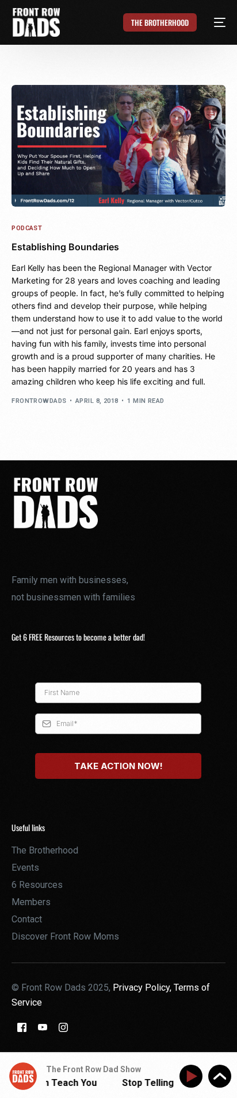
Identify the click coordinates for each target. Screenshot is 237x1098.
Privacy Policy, (143, 987)
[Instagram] (63, 1026)
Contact (27, 919)
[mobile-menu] (213, 22)
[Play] (193, 1076)
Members (31, 902)
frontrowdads (39, 401)
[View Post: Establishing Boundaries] (118, 146)
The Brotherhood (45, 850)
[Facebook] (22, 1026)
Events (25, 867)
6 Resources (37, 884)
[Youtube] (42, 1026)
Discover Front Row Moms (65, 936)
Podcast (27, 228)
